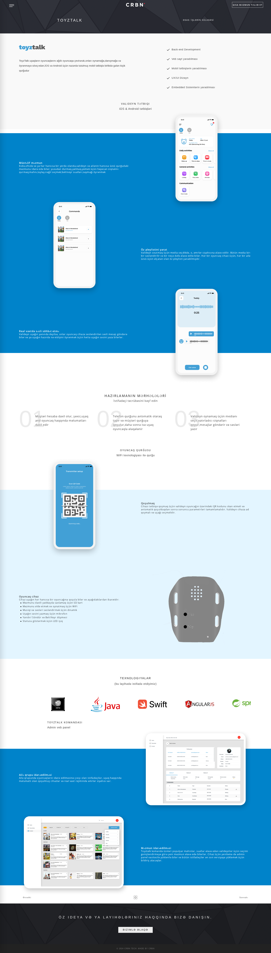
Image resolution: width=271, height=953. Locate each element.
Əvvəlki (27, 897)
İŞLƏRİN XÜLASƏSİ (202, 20)
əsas (186, 20)
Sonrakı (243, 897)
